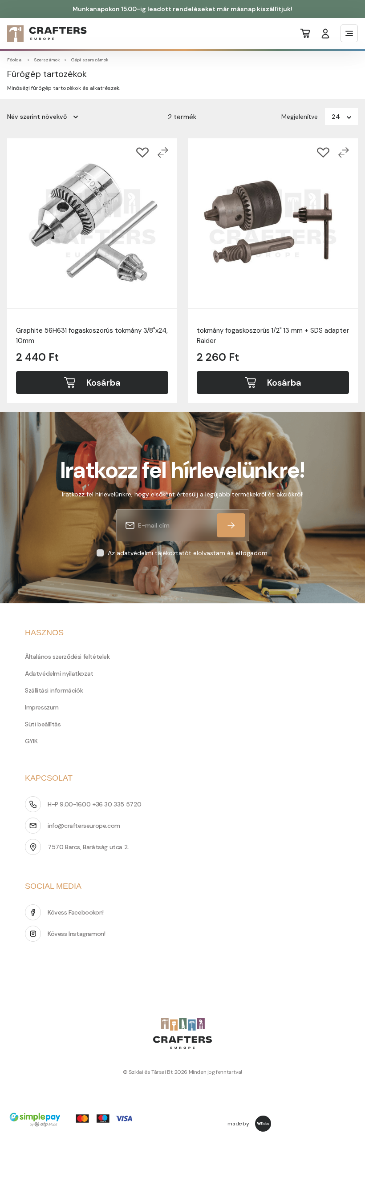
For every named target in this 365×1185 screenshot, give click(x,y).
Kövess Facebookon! (76, 912)
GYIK (31, 741)
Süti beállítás (43, 724)
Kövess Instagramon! (76, 934)
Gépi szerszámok (89, 60)
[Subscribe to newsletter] (231, 525)
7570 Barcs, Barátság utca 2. (88, 847)
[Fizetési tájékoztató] (74, 1120)
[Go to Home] (41, 33)
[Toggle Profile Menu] (325, 33)
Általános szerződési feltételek (67, 657)
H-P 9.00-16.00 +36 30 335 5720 (95, 804)
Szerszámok (47, 60)
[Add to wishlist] (142, 152)
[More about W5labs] (263, 1124)
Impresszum (42, 707)
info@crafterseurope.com (84, 826)
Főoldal (15, 60)
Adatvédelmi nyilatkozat (59, 673)
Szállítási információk (54, 690)
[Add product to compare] (163, 152)
